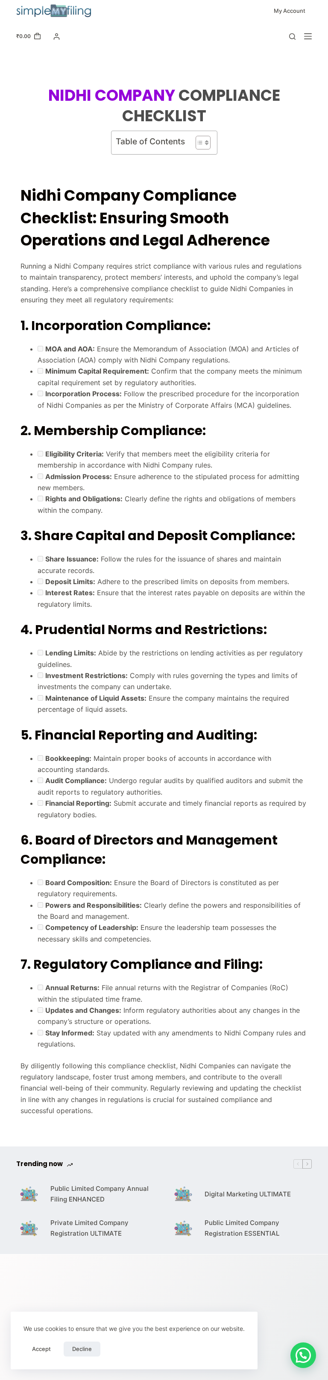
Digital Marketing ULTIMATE (248, 1194)
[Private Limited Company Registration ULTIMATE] (29, 1228)
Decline (82, 1348)
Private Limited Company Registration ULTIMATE (89, 1228)
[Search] (292, 36)
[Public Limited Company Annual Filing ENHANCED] (29, 1194)
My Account (289, 10)
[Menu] (308, 36)
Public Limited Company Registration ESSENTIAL (242, 1228)
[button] (303, 1355)
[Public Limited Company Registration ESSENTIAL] (183, 1228)
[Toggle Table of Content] (198, 142)
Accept (41, 1348)
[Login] (56, 36)
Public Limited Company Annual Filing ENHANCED (99, 1193)
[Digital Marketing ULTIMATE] (183, 1194)
